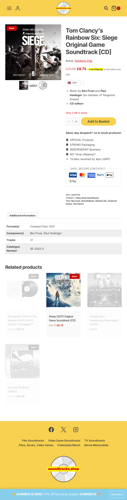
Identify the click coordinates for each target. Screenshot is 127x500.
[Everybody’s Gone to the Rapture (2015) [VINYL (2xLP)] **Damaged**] (22, 290)
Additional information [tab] (22, 215)
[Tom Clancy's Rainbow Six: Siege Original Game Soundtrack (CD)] (33, 52)
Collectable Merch (68, 445)
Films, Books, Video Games (36, 445)
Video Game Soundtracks (87, 198)
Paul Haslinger (87, 201)
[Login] (17, 8)
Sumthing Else (83, 60)
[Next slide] (45, 85)
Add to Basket (98, 121)
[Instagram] (75, 429)
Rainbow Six (100, 201)
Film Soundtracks (33, 440)
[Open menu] (9, 8)
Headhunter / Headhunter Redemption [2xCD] (104, 320)
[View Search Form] (106, 8)
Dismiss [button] (116, 494)
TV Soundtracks (94, 440)
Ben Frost (75, 201)
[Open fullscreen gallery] (58, 76)
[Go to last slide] (21, 85)
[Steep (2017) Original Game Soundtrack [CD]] (63, 290)
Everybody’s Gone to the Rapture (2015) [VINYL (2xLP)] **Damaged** (22, 320)
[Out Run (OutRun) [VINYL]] (22, 361)
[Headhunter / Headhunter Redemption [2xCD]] (104, 290)
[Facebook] (51, 429)
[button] (23, 85)
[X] (63, 429)
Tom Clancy (78, 204)
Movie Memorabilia (96, 445)
